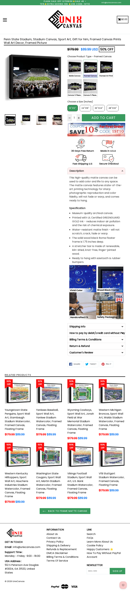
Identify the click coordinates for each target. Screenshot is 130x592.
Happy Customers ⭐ (100, 549)
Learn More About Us (100, 541)
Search (91, 534)
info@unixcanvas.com (111, 2)
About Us (52, 534)
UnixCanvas (19, 581)
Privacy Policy (55, 541)
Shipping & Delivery (58, 545)
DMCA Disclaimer (57, 553)
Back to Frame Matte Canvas (67, 511)
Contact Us (53, 538)
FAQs (90, 538)
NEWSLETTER (95, 565)
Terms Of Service (57, 561)
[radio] (74, 69)
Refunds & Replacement (61, 549)
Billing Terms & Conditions (62, 557)
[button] (96, 171)
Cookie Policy (95, 545)
